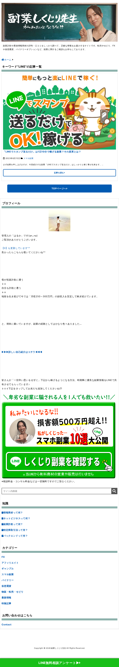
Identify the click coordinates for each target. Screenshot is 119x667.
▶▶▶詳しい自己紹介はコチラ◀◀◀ (22, 351)
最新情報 (6, 597)
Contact (6, 624)
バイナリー (8, 580)
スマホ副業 (29, 158)
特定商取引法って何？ (15, 529)
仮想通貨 (6, 585)
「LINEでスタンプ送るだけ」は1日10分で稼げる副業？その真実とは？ (42, 151)
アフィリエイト (10, 562)
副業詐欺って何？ (13, 524)
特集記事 (6, 603)
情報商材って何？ (13, 512)
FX (3, 556)
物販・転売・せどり (13, 591)
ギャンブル (8, 568)
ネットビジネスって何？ (16, 518)
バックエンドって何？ (15, 535)
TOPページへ (59, 188)
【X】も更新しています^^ (16, 248)
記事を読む (59, 172)
